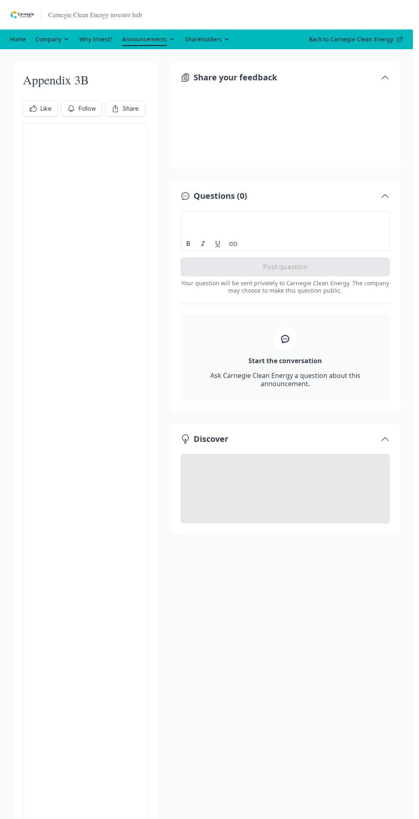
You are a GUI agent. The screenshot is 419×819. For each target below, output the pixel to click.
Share (131, 108)
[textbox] (285, 218)
